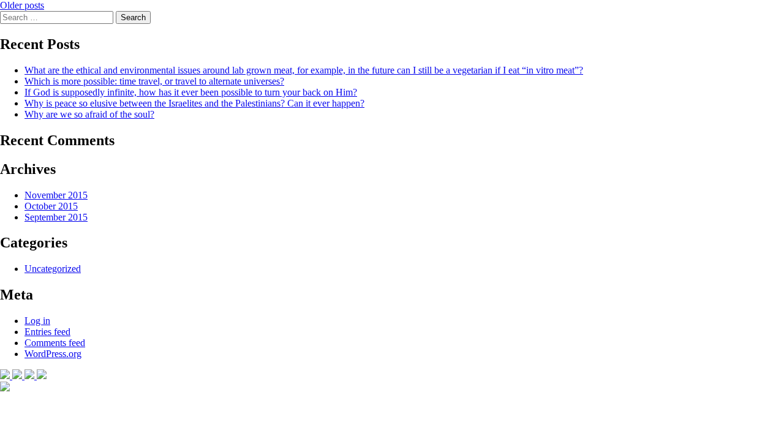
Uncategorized (52, 268)
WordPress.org (52, 354)
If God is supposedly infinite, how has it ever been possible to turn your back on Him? (190, 92)
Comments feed (54, 342)
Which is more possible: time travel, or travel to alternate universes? (154, 81)
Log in (37, 320)
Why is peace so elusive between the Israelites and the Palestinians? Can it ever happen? (194, 103)
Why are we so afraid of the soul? (89, 114)
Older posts (22, 5)
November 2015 (56, 195)
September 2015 (56, 217)
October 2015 (51, 206)
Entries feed (47, 331)
